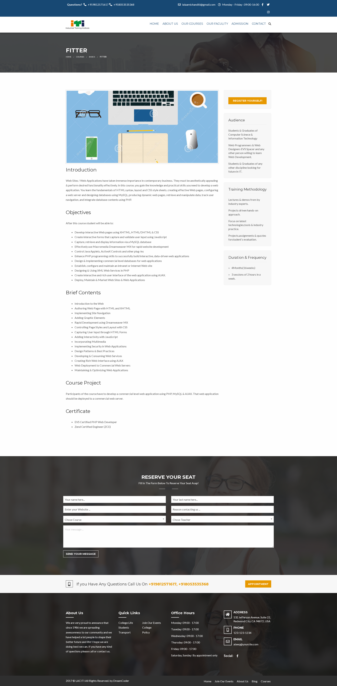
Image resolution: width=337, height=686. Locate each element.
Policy (146, 632)
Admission (240, 23)
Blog (254, 681)
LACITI (80, 680)
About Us (170, 23)
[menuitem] (154, 24)
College (146, 627)
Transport (124, 632)
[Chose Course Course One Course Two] (114, 520)
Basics (92, 57)
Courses (80, 57)
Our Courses (192, 23)
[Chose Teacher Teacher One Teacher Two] (222, 520)
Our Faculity (217, 23)
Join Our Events (151, 622)
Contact (259, 23)
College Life (125, 622)
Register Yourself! (247, 100)
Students (123, 627)
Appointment (258, 584)
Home (154, 23)
